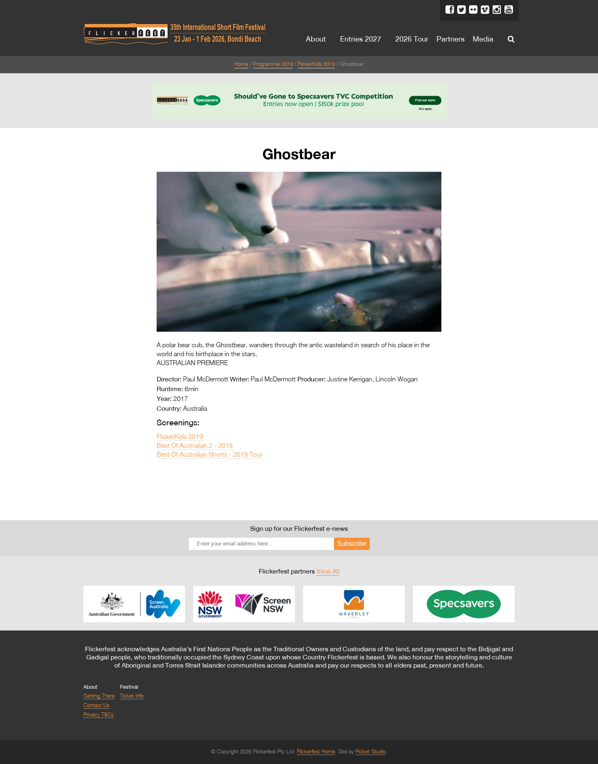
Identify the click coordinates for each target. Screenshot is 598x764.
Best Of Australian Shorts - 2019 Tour (209, 455)
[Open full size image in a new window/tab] (299, 330)
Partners (450, 38)
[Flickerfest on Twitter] (461, 10)
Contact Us (96, 705)
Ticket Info (132, 696)
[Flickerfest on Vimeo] (485, 10)
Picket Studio (371, 752)
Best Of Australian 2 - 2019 (195, 446)
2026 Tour (411, 38)
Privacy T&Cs (98, 715)
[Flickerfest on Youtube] (508, 10)
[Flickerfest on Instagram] (497, 10)
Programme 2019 (273, 64)
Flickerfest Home (316, 752)
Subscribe (352, 543)
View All (328, 571)
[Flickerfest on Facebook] (449, 10)
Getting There (99, 696)
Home (241, 64)
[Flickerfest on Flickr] (473, 10)
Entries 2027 (360, 38)
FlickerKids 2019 (316, 64)
